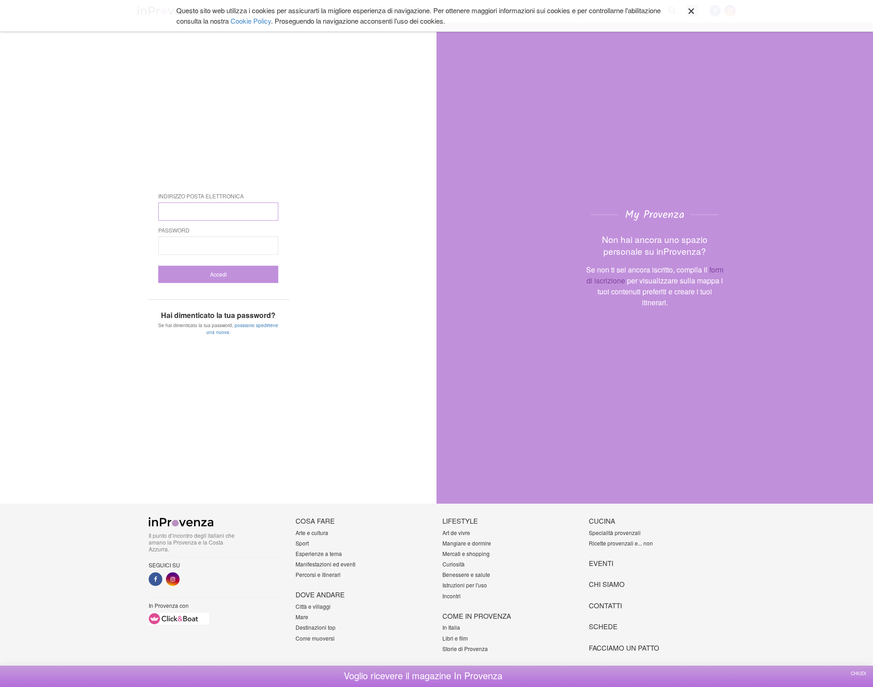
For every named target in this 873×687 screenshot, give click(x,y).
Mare (302, 617)
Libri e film (455, 638)
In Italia (451, 627)
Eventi (601, 563)
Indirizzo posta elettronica (201, 196)
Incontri (451, 596)
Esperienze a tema (319, 553)
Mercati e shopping (466, 553)
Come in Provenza (476, 616)
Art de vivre (456, 532)
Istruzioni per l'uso (464, 585)
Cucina (602, 520)
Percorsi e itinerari (318, 574)
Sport (302, 543)
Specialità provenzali (615, 532)
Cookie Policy (251, 20)
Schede (603, 626)
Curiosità (453, 564)
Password (174, 230)
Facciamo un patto (624, 647)
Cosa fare (315, 520)
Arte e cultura (312, 532)
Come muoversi (315, 638)
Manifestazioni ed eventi (326, 564)
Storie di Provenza (465, 648)
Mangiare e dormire (466, 543)
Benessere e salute (466, 574)
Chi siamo (607, 584)
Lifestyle (460, 520)
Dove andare (320, 594)
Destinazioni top (316, 627)
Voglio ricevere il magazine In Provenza (423, 676)
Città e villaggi (313, 606)
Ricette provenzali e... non (621, 543)
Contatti (605, 605)
